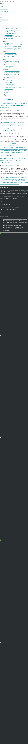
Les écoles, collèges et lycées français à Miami (15, 87)
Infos (4, 79)
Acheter (4, 26)
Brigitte (6, 110)
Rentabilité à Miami (9, 67)
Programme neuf (9, 153)
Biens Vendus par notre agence (12, 49)
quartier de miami (17, 153)
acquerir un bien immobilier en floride (8, 179)
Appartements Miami (9, 56)
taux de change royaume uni (13, 125)
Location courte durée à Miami (12, 62)
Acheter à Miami (6, 122)
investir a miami (13, 122)
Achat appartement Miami (8, 145)
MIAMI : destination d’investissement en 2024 (13, 227)
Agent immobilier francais (11, 180)
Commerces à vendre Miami (11, 76)
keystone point (3, 182)
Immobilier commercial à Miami (12, 72)
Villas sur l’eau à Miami (10, 53)
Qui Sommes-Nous (9, 80)
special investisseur (17, 124)
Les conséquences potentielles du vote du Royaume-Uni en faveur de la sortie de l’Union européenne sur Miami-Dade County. (14, 105)
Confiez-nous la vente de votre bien (13, 46)
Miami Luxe (8, 40)
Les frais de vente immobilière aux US (13, 44)
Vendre (4, 41)
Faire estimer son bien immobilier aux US (14, 48)
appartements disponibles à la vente (10, 149)
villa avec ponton (9, 184)
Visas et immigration (9, 84)
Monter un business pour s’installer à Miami (12, 225)
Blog (4, 94)
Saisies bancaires (9, 89)
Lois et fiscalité (8, 82)
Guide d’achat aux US (10, 31)
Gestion (4, 64)
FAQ (6, 92)
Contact (4, 95)
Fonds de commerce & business (12, 74)
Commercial (5, 69)
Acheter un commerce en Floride (12, 71)
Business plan (8, 77)
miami (22, 122)
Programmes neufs (9, 38)
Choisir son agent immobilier (11, 30)
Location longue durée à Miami (12, 61)
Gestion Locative (9, 66)
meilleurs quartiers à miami (9, 152)
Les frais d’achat (9, 35)
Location (5, 59)
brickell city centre (23, 149)
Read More (8, 119)
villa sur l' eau (16, 184)
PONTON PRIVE (20, 182)
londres (19, 122)
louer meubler (10, 182)
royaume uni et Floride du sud (6, 124)
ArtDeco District (9, 58)
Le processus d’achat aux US (11, 33)
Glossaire (7, 90)
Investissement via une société (11, 85)
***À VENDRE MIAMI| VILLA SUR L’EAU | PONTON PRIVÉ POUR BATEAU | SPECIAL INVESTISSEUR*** (12, 160)
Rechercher (5, 51)
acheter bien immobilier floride (20, 145)
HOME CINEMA (21, 180)
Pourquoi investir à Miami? (11, 28)
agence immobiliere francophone (7, 147)
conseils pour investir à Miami (6, 150)
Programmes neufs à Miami (11, 54)
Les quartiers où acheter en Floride (12, 36)
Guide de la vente (9, 43)
